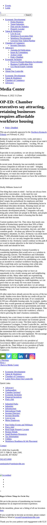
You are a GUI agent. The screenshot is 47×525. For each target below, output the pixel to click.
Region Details (11, 432)
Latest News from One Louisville (19, 379)
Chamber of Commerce (15, 43)
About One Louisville (14, 71)
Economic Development (15, 19)
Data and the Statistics (19, 26)
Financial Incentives (13, 397)
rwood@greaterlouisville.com (27, 517)
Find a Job (9, 399)
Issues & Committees (19, 52)
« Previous (4, 360)
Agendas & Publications (20, 50)
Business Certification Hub (21, 64)
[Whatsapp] (15, 356)
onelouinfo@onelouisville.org (12, 464)
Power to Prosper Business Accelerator (26, 62)
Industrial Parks (11, 404)
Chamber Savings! (12, 392)
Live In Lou (15, 34)
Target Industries (17, 24)
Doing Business (17, 22)
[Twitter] (9, 356)
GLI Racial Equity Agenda (21, 66)
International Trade (13, 411)
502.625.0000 (5, 459)
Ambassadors (10, 390)
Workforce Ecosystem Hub (21, 36)
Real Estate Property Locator (17, 429)
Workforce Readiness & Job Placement (21, 441)
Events (8, 5)
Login (7, 8)
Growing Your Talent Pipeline (22, 41)
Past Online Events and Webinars (19, 425)
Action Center (16, 55)
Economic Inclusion (13, 59)
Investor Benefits (12, 416)
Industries (9, 406)
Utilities (8, 439)
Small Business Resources (16, 434)
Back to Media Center (9, 365)
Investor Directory (17, 45)
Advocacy (9, 48)
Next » (3, 362)
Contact (3, 446)
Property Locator (17, 29)
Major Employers (12, 420)
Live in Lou (10, 418)
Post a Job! (9, 427)
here (2, 510)
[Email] (3, 356)
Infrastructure (10, 408)
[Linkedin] (21, 356)
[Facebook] (26, 356)
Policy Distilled (16, 57)
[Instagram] (32, 356)
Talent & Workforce (13, 31)
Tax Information (12, 436)
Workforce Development (20, 38)
